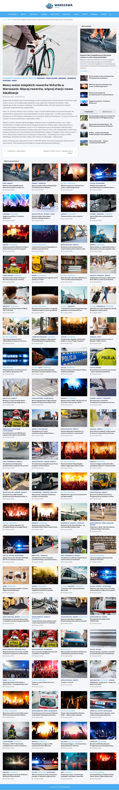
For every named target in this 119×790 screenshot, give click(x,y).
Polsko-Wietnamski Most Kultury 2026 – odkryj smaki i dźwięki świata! (73, 715)
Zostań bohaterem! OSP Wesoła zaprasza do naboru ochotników (14, 434)
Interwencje (48, 649)
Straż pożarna (8, 275)
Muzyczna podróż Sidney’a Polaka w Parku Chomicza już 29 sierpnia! (15, 248)
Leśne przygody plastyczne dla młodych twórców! (101, 559)
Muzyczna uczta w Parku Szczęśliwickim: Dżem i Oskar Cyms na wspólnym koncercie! (44, 527)
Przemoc (99, 586)
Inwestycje (6, 398)
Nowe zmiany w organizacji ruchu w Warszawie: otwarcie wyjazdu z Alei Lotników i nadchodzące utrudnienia (103, 249)
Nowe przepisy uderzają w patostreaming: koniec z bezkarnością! (41, 218)
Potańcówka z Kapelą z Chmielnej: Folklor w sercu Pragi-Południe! (73, 340)
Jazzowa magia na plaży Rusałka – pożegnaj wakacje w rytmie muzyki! (103, 465)
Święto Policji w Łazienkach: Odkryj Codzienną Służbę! (73, 371)
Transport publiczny (39, 337)
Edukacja (93, 275)
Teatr (40, 367)
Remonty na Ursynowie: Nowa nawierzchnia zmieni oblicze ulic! (73, 248)
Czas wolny (17, 78)
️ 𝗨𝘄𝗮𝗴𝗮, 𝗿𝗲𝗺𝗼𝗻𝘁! (67, 682)
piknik (5, 680)
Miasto (23, 14)
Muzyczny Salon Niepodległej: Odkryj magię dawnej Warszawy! (72, 465)
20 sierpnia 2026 (38, 405)
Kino (62, 772)
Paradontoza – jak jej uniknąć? (17, 151)
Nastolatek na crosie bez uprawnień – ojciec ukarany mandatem (103, 371)
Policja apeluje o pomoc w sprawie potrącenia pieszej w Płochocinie (102, 652)
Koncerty (64, 214)
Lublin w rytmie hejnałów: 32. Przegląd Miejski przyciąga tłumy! (15, 526)
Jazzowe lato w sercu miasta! (71, 216)
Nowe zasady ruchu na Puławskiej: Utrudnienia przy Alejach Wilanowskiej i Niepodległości (101, 78)
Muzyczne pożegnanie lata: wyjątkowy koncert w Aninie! (42, 589)
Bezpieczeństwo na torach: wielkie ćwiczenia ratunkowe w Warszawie (15, 652)
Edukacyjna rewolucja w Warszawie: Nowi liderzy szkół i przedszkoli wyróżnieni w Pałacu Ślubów (103, 279)
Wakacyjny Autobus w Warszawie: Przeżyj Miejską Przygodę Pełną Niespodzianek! (44, 341)
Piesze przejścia (37, 398)
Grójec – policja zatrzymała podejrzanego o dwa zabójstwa (100, 133)
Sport (84, 14)
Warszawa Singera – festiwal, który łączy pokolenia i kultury (73, 745)
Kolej (24, 649)
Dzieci (46, 711)
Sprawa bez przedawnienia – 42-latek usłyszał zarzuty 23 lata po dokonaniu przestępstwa (101, 126)
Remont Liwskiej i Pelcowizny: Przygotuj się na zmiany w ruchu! (102, 495)
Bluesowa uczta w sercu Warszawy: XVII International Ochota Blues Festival (15, 715)
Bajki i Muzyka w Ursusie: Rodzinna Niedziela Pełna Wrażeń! (15, 775)
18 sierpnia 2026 (38, 593)
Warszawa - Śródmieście (67, 78)
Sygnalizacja (48, 398)
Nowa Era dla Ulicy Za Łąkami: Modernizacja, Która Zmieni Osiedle (74, 620)
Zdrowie (44, 14)
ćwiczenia (18, 649)
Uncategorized (8, 367)
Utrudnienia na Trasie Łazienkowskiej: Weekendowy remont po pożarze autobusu (42, 433)
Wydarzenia (71, 183)
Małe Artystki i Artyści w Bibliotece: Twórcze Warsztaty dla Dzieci (74, 278)
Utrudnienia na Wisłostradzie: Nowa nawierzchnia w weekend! (74, 559)
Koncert (5, 244)
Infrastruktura (66, 244)
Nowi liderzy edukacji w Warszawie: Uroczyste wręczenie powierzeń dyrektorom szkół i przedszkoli (102, 433)
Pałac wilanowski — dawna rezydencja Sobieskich (98, 142)
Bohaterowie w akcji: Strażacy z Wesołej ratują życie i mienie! (14, 278)
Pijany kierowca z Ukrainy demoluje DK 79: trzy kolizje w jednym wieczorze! (15, 559)
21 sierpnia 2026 (67, 313)
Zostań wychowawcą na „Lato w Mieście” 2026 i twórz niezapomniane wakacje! (101, 341)
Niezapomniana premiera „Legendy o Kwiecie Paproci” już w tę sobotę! (44, 309)
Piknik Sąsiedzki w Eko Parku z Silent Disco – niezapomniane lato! (15, 683)
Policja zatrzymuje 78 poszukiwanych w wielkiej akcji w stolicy (101, 94)
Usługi (76, 14)
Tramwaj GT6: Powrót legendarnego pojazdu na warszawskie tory (74, 309)
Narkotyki (93, 711)
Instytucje (54, 14)
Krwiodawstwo (95, 680)
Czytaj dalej (84, 71)
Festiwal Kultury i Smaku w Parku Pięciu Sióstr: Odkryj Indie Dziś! (102, 775)
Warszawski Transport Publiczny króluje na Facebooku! (44, 495)
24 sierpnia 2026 (9, 190)
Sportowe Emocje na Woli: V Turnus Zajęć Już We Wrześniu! (15, 589)
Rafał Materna (20, 97)
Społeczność (16, 429)
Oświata (107, 275)
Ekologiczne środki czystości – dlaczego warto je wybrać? (58, 152)
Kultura (63, 183)
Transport (42, 183)
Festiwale (64, 741)
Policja (92, 183)
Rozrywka (66, 14)
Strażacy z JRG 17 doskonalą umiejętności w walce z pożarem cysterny (14, 745)
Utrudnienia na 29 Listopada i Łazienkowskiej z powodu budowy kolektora (44, 559)
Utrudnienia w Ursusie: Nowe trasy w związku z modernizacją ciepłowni (16, 620)
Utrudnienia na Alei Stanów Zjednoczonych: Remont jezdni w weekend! (15, 496)
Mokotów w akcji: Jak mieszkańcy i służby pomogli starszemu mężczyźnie (102, 529)
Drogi (5, 183)
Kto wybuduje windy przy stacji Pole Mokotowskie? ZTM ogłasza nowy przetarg (102, 117)
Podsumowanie (37, 492)
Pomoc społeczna (108, 523)
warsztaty (6, 306)
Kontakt (104, 14)
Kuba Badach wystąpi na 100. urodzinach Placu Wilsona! (42, 745)
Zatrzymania (100, 183)
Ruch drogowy (43, 429)
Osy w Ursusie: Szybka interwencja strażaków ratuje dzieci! (44, 652)
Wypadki (98, 367)
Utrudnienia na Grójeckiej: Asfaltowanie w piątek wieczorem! (15, 465)
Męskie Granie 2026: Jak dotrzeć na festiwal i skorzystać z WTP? (74, 401)
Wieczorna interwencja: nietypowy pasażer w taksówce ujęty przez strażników (44, 776)
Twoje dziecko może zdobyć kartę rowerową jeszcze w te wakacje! (44, 622)
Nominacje (100, 275)
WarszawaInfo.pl (65, 787)
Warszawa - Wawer (10, 80)
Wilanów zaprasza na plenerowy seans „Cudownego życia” (100, 85)
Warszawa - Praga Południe (47, 78)
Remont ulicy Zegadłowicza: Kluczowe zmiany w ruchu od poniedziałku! (13, 187)
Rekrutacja (7, 429)
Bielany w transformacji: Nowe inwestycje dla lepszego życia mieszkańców (14, 402)
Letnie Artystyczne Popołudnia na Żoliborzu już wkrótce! (44, 248)
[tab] (89, 112)
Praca (99, 337)
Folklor (63, 337)
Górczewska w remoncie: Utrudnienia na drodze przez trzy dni (102, 402)
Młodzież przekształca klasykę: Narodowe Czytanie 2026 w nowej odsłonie (44, 371)
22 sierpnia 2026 (67, 251)
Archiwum (94, 14)
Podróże (93, 214)
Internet (47, 214)
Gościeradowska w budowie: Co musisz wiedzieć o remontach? (72, 432)
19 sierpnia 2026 (67, 468)
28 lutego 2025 (9, 97)
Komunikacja (101, 306)
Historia (64, 306)
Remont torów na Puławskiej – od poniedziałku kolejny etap (73, 526)
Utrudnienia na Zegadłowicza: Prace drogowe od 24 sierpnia (45, 465)
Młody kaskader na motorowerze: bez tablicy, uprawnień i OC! (15, 371)
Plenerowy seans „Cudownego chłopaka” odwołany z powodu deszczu (72, 776)
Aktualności (12, 14)
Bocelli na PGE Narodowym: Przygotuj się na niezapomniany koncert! (101, 745)
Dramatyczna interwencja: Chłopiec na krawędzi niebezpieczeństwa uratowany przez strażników (45, 715)
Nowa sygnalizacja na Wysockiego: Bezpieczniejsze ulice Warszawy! (44, 401)
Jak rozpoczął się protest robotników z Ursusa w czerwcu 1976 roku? (14, 341)
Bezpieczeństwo (37, 214)
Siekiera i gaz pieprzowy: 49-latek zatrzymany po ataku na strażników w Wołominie (103, 590)
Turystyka (33, 14)
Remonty (10, 183)
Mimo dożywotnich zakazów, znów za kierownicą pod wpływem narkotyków (102, 715)
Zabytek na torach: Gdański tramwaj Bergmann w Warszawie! (103, 309)
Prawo (52, 214)
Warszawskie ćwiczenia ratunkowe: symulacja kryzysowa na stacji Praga (74, 653)
